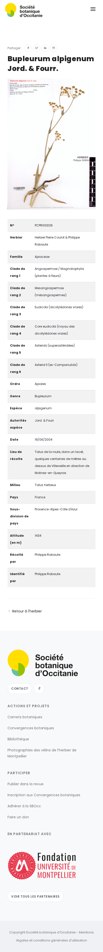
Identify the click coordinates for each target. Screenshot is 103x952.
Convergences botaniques (31, 728)
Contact (19, 688)
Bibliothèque (18, 739)
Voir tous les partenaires (35, 896)
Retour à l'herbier (27, 611)
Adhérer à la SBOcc (24, 806)
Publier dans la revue (26, 783)
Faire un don (18, 817)
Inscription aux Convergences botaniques (44, 795)
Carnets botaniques (25, 717)
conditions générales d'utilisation (60, 940)
